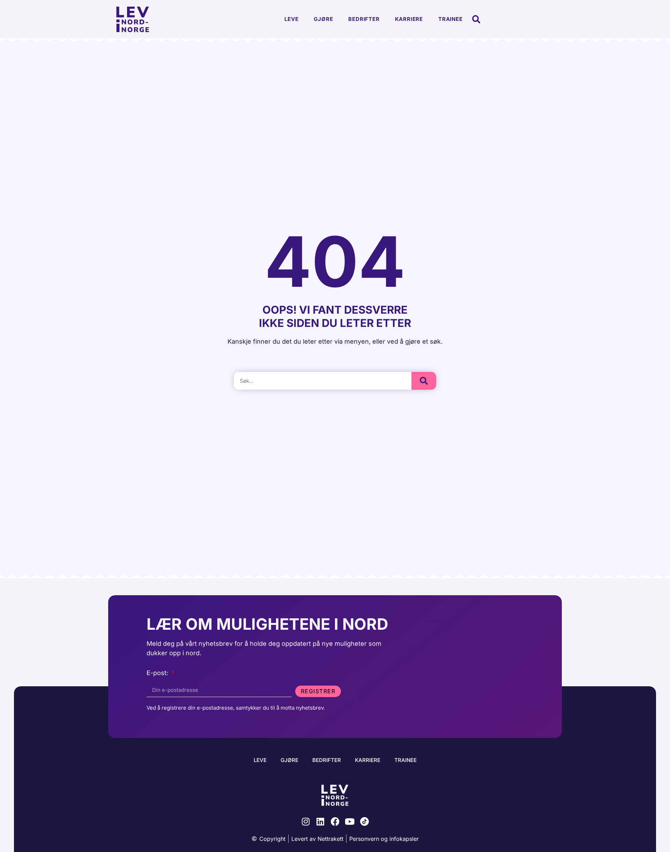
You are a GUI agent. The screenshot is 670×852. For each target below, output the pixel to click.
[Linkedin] (320, 821)
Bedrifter (363, 19)
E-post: (158, 673)
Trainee (450, 19)
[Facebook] (335, 821)
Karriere (409, 19)
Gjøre (323, 19)
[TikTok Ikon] (364, 821)
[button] (476, 19)
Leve (291, 19)
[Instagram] (306, 821)
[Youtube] (350, 821)
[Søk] (423, 381)
